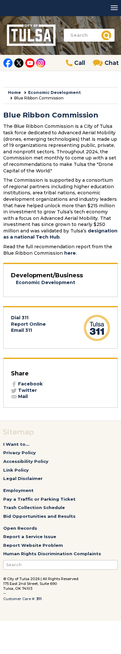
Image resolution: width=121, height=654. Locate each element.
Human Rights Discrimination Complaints (52, 553)
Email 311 (21, 330)
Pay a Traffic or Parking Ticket (39, 499)
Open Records (20, 528)
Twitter (27, 390)
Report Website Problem (33, 545)
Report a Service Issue (29, 536)
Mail (22, 396)
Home (14, 92)
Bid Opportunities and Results (39, 516)
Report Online (28, 324)
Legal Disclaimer (23, 478)
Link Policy (16, 470)
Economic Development (54, 92)
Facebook (30, 384)
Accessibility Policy (25, 461)
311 (39, 599)
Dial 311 (19, 318)
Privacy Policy (19, 452)
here (70, 253)
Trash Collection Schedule (34, 507)
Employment (18, 490)
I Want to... (16, 444)
